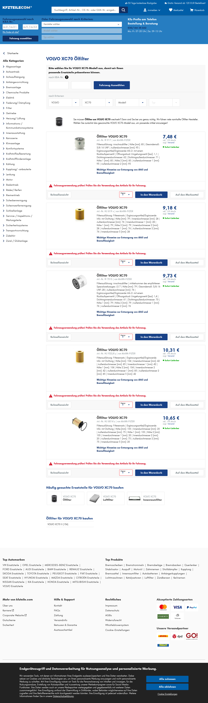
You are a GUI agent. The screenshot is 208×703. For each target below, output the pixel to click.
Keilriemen (179, 577)
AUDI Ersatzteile (35, 569)
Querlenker (190, 565)
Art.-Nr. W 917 (113, 140)
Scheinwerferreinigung (18, 205)
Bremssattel (112, 573)
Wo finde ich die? (11, 32)
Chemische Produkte (17, 92)
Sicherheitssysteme (17, 225)
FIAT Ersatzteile (89, 573)
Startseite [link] (12, 53)
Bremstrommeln (135, 565)
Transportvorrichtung (17, 230)
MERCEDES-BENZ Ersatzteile (61, 565)
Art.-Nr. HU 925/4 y (116, 353)
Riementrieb (13, 195)
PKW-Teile (51, 52)
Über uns (8, 605)
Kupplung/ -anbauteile (18, 169)
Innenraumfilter (130, 573)
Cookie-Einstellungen (117, 630)
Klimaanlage (13, 143)
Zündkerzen (163, 577)
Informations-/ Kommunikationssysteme (19, 125)
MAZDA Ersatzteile (62, 577)
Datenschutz (112, 610)
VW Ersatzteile (11, 565)
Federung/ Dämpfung (18, 102)
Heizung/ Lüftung (15, 118)
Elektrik (10, 97)
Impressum (111, 605)
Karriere (7, 610)
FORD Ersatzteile (12, 569)
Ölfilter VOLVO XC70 (112, 136)
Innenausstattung (15, 132)
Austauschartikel (63, 629)
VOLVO (63, 52)
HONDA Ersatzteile (58, 582)
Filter (9, 108)
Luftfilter (149, 577)
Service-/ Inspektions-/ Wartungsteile (19, 218)
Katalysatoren (133, 577)
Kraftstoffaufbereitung (18, 153)
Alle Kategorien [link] (13, 60)
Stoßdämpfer (169, 569)
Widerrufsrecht (113, 620)
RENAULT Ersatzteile (80, 569)
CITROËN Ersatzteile (87, 577)
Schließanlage (14, 210)
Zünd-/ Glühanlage (17, 240)
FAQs (57, 610)
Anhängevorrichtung (17, 82)
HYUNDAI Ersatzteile (36, 577)
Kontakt (58, 605)
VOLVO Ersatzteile (13, 586)
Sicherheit (8, 625)
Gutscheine (9, 620)
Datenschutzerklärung (63, 696)
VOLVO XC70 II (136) (57, 524)
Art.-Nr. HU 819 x (115, 211)
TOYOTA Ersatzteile (38, 573)
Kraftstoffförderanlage (18, 158)
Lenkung (10, 174)
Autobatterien (150, 573)
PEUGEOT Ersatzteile (64, 573)
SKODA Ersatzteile (13, 573)
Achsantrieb (12, 71)
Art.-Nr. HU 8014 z (116, 421)
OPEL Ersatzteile (31, 565)
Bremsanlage (13, 87)
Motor (9, 179)
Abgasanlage (13, 66)
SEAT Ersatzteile (12, 577)
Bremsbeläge (154, 565)
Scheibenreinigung (16, 200)
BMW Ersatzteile (56, 569)
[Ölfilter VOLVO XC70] (79, 143)
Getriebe (11, 113)
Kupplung (186, 569)
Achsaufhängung (15, 76)
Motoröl (138, 569)
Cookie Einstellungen (167, 694)
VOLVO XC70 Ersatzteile (94, 52)
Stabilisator (111, 569)
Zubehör (10, 235)
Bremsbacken (173, 565)
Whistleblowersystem (117, 625)
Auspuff (126, 569)
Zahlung (58, 615)
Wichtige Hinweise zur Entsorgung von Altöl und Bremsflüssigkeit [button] (122, 171)
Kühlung (10, 164)
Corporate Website (13, 615)
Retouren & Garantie (65, 625)
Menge (123, 193)
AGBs (108, 615)
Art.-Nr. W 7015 (114, 279)
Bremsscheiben (114, 565)
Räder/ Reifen (14, 190)
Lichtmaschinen (114, 577)
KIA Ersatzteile (36, 582)
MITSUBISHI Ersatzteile (85, 582)
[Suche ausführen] (123, 10)
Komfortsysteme (15, 148)
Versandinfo (60, 620)
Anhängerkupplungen (173, 573)
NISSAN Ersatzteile (13, 582)
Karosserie (12, 138)
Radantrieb (12, 184)
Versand (171, 142)
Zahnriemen (152, 569)
